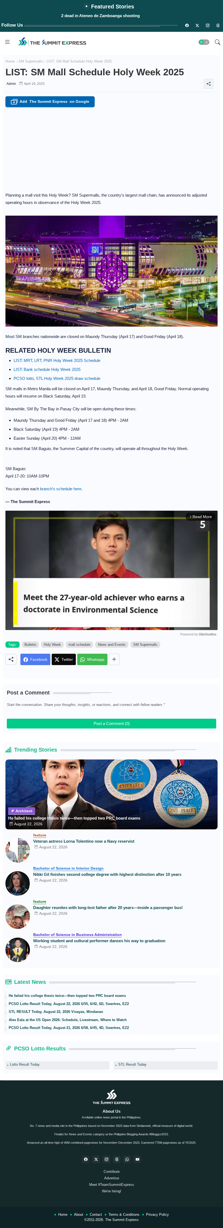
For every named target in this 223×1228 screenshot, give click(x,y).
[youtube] (137, 1159)
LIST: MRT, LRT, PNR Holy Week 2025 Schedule (57, 360)
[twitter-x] (96, 1159)
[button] (204, 42)
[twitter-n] (197, 25)
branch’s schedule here (60, 488)
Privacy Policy (157, 1215)
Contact (96, 1215)
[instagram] (207, 25)
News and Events (112, 645)
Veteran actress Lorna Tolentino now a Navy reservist (83, 841)
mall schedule (79, 645)
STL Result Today (132, 1064)
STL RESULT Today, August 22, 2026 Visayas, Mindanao (56, 1012)
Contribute (112, 1172)
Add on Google (51, 101)
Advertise (111, 1178)
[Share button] (114, 659)
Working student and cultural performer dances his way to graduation (99, 941)
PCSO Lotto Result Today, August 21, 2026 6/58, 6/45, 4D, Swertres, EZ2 (69, 1028)
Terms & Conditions (124, 1215)
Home (10, 61)
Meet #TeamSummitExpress (111, 1185)
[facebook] (85, 1159)
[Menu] (7, 42)
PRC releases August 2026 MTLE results (100, 15)
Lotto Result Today (25, 1064)
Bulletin (30, 645)
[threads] (218, 25)
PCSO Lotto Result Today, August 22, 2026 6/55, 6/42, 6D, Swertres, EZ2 (69, 1004)
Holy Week (52, 645)
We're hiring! (111, 1191)
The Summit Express (122, 1220)
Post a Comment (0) (112, 723)
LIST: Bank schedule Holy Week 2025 (47, 369)
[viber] (127, 1159)
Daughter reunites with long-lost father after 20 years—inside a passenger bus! (108, 908)
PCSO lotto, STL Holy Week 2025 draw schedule (57, 378)
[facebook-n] (187, 25)
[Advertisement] (111, 148)
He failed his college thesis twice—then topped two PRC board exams (74, 818)
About (78, 1215)
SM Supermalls (30, 61)
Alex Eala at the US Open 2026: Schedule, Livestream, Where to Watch (68, 1020)
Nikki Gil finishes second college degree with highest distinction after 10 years (107, 874)
